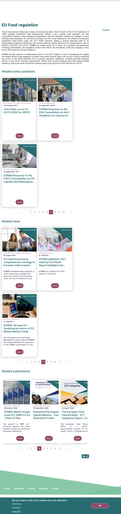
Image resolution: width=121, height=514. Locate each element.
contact (7, 489)
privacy (55, 489)
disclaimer (43, 489)
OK (100, 506)
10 (64, 212)
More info (16, 511)
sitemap (31, 489)
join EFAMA (19, 489)
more (19, 136)
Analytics (16, 507)
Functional (16, 504)
